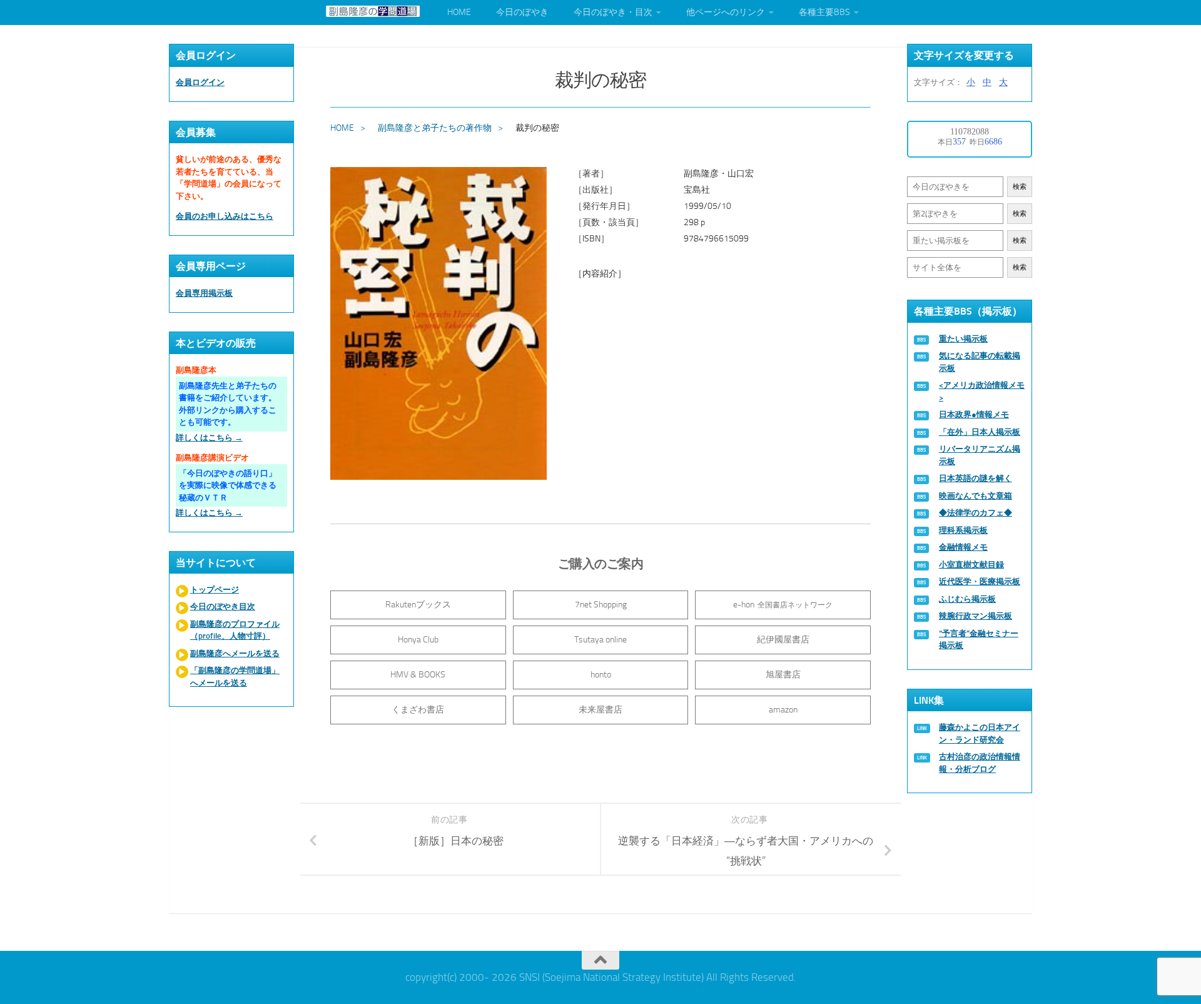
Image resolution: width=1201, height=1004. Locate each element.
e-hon (783, 604)
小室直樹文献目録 (971, 564)
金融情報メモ (963, 547)
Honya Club (418, 639)
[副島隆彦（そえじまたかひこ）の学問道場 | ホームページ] (372, 11)
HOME (459, 12)
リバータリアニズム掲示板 (979, 455)
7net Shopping (601, 604)
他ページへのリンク (725, 12)
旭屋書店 (783, 674)
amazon (783, 709)
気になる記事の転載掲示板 (979, 362)
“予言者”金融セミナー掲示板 (978, 640)
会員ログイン (200, 82)
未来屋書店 (600, 709)
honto (600, 674)
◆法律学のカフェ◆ (975, 512)
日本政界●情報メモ (974, 414)
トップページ (214, 589)
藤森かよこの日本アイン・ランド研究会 (979, 733)
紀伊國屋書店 (783, 639)
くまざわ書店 (418, 709)
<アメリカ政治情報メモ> (982, 391)
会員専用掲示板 (204, 293)
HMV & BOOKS (417, 674)
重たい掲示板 (963, 338)
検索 (1019, 187)
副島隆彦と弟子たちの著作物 (435, 128)
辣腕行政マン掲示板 (975, 616)
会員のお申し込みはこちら (224, 216)
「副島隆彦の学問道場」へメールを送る (235, 676)
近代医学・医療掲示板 (979, 581)
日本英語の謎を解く (975, 478)
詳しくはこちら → (209, 437)
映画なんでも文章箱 (975, 495)
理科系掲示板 (963, 530)
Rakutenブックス (418, 604)
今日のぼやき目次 (222, 606)
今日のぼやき (522, 12)
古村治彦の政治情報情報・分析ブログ (979, 763)
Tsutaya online (600, 639)
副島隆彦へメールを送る (235, 653)
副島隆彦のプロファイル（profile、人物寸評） (235, 630)
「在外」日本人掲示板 (979, 432)
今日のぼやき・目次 (613, 12)
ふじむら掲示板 (967, 599)
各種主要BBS (824, 12)
